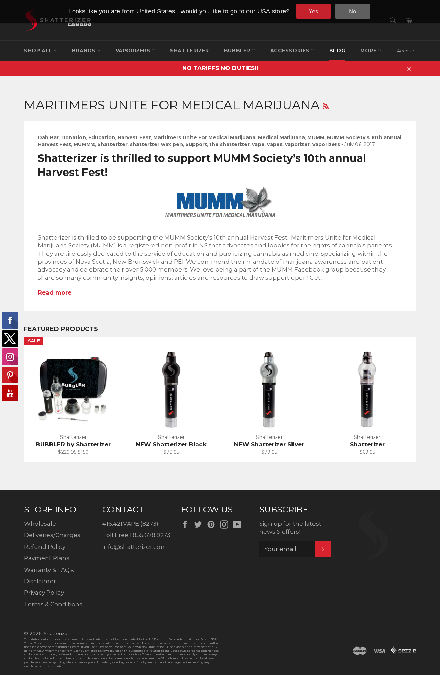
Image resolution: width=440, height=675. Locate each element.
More (369, 50)
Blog (337, 50)
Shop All (39, 50)
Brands (84, 50)
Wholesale (40, 523)
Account (406, 50)
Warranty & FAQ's (49, 569)
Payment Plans (46, 558)
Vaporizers (134, 50)
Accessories (290, 50)
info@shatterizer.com (134, 546)
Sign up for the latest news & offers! (290, 527)
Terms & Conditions (53, 604)
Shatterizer (189, 50)
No (352, 11)
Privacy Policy (44, 592)
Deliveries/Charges (52, 535)
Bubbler (238, 50)
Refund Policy (44, 546)
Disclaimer (40, 581)
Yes (313, 11)
